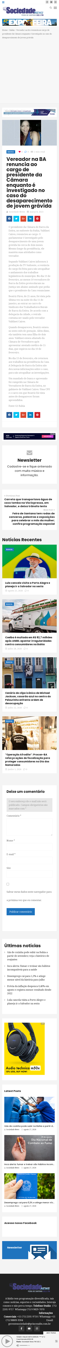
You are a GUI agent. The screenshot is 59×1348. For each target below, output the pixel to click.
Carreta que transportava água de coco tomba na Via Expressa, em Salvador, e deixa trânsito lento (28, 502)
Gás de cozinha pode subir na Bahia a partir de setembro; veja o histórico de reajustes (28, 956)
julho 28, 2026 (15, 649)
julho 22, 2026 (15, 708)
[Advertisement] (29, 70)
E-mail (11, 854)
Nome (11, 840)
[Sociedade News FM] (23, 11)
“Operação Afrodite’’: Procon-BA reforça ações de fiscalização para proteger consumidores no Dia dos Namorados (27, 760)
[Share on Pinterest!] (37, 219)
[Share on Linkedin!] (30, 219)
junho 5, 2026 (14, 769)
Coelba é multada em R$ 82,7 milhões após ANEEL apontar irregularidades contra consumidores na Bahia (28, 641)
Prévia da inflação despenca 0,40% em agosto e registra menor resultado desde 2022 (29, 990)
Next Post (48, 510)
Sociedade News (17, 212)
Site (9, 868)
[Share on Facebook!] (9, 219)
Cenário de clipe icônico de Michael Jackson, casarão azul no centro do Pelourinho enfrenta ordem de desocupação (28, 698)
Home (5, 30)
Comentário (14, 815)
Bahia (11, 30)
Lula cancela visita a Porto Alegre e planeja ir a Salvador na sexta (27, 584)
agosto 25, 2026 (15, 591)
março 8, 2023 (36, 212)
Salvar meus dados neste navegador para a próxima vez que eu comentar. (29, 896)
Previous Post (13, 496)
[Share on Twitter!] (16, 219)
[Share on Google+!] (23, 219)
